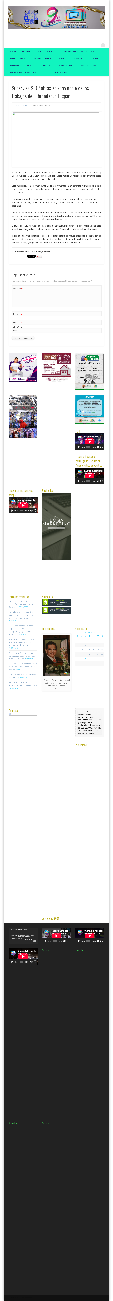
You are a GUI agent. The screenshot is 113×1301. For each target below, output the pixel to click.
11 (86, 649)
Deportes (62, 58)
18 (86, 654)
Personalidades (62, 72)
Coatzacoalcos (18, 58)
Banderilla (31, 65)
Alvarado (78, 58)
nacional (48, 65)
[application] (89, 441)
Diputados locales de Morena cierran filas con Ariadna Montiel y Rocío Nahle (22, 604)
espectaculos (66, 65)
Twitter (92, 45)
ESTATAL (26, 51)
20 (94, 654)
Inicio (13, 51)
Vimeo (97, 45)
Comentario (18, 288)
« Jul (77, 670)
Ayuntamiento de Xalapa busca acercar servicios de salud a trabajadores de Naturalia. (21, 642)
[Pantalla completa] (101, 447)
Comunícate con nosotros (23, 72)
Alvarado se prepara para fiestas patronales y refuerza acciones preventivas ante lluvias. (22, 615)
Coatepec (14, 65)
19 (90, 654)
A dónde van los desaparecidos (79, 51)
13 (94, 649)
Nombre (18, 314)
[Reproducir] (79, 447)
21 (98, 654)
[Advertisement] (62, 436)
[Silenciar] (98, 447)
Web (15, 330)
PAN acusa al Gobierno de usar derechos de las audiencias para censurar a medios (22, 656)
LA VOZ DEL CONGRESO (47, 51)
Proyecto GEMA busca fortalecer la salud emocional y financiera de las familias (23, 666)
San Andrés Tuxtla (42, 58)
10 (82, 649)
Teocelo (94, 58)
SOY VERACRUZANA (87, 65)
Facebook (86, 45)
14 (98, 649)
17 (82, 654)
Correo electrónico (18, 324)
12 (90, 649)
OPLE (46, 72)
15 (102, 649)
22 (102, 654)
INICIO (24, 105)
